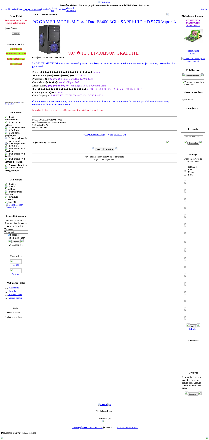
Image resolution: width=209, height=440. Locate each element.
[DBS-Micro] (104, 2)
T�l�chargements (32, 9)
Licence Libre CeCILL (127, 427)
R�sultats (193, 329)
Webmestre (13, 287)
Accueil (4, 9)
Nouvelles (12, 9)
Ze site (16, 265)
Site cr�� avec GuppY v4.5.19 (87, 427)
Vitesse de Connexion (71, 9)
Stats (63, 9)
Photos (20, 9)
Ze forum (16, 274)
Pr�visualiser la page (95, 134)
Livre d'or (53, 9)
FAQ (48, 9)
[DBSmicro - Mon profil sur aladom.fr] (193, 61)
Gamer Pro (10, 207)
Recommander (15, 294)
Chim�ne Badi (9, 104)
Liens (43, 9)
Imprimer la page (118, 134)
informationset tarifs (193, 52)
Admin (203, 9)
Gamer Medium (15, 205)
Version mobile (14, 298)
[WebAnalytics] (104, 422)
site (19, 102)
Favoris (12, 291)
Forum (58, 9)
